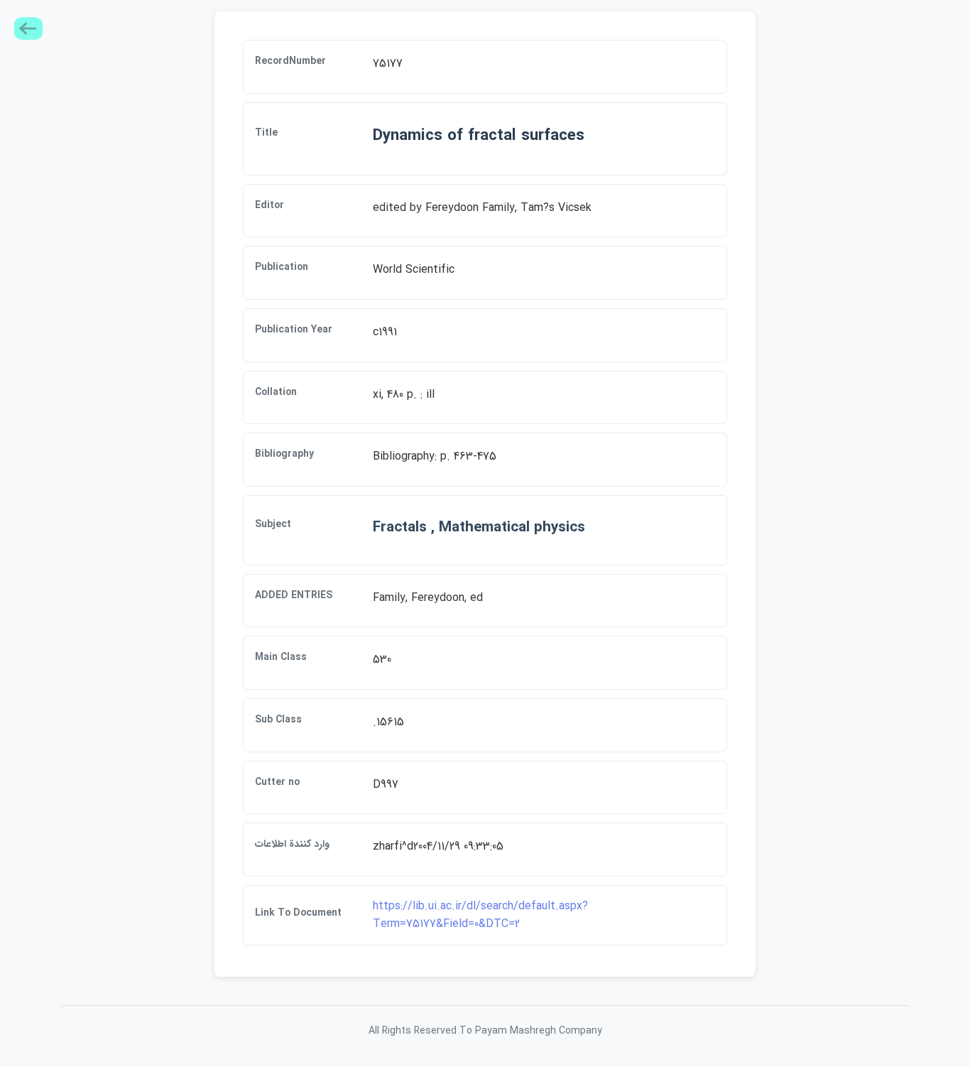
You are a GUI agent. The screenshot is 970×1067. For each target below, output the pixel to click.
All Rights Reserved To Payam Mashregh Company (485, 1031)
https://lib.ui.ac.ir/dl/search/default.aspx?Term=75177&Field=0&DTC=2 (480, 915)
